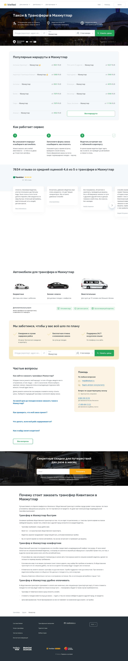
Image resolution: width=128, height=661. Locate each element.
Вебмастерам (42, 633)
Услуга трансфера (18, 628)
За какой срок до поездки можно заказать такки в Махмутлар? (35, 402)
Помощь (107, 4)
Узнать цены (106, 33)
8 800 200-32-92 (84, 398)
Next (112, 205)
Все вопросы (23, 441)
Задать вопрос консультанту (93, 385)
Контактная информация (20, 638)
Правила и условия (67, 654)
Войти (120, 4)
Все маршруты (91, 113)
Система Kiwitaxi (18, 623)
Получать (80, 471)
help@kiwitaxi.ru (88, 381)
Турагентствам (42, 628)
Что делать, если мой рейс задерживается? (32, 422)
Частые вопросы (18, 633)
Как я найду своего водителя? (26, 431)
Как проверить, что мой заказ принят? (30, 412)
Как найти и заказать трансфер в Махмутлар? (33, 376)
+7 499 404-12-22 (84, 404)
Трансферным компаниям (46, 623)
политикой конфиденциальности (69, 479)
